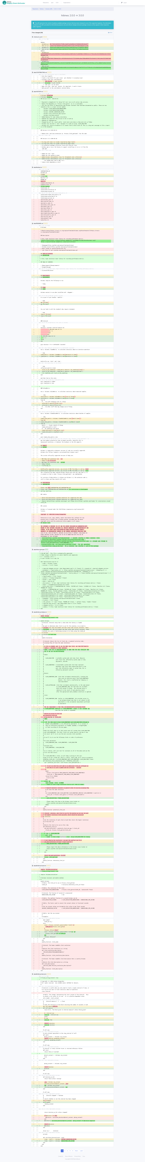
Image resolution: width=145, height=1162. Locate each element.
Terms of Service (69, 1156)
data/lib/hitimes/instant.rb (40, 865)
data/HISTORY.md (38, 91)
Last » (81, 1151)
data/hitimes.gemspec (39, 549)
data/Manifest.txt (38, 167)
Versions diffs (48, 9)
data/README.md (38, 223)
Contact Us (60, 1156)
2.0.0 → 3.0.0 (57, 9)
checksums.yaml (38, 37)
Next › (76, 1151)
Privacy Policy (77, 1156)
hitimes (42, 9)
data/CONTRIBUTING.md (40, 72)
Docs (84, 1156)
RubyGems (35, 9)
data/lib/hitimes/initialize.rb (40, 612)
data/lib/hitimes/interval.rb (40, 974)
